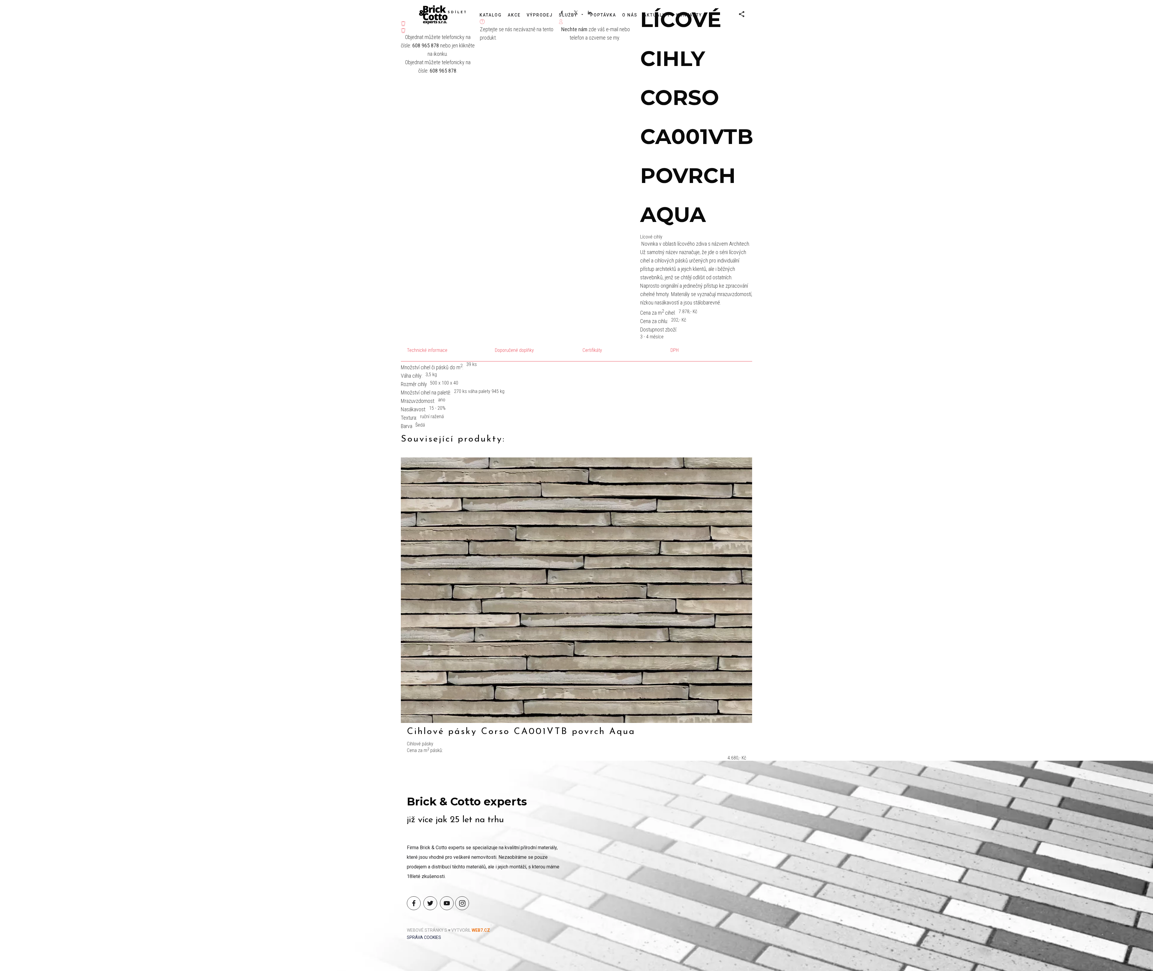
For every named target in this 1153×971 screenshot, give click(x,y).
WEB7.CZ (481, 930)
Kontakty (689, 15)
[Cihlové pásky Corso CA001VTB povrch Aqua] (576, 590)
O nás (629, 15)
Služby (568, 15)
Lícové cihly (651, 237)
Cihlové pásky (420, 744)
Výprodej (540, 15)
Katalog (491, 15)
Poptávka (603, 15)
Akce (514, 15)
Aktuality (656, 15)
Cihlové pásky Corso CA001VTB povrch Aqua (521, 731)
